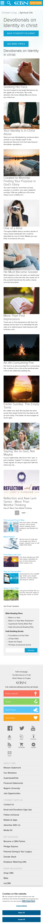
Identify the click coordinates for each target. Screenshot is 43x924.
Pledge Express (11, 846)
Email (9, 756)
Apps (21, 739)
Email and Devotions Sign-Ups (18, 810)
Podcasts (33, 739)
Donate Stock (10, 857)
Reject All (21, 912)
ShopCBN (21, 747)
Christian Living (9, 12)
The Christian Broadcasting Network (21, 687)
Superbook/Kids (11, 778)
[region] (21, 905)
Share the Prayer (15, 642)
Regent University (12, 788)
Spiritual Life (26, 12)
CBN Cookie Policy (28, 901)
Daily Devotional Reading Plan (21, 627)
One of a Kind (13, 228)
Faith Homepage (21, 672)
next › (24, 513)
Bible (9, 739)
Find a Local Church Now (14, 520)
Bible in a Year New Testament (21, 621)
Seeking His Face (15, 87)
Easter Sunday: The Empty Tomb (21, 405)
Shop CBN (8, 873)
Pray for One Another (12, 571)
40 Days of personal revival (19, 645)
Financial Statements (13, 783)
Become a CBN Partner (14, 841)
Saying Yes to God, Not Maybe (19, 452)
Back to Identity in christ (21, 33)
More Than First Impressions (14, 317)
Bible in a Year (14, 618)
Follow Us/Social (11, 815)
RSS (9, 747)
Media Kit (8, 830)
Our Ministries (10, 773)
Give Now (35, 3)
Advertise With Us (12, 825)
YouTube (33, 728)
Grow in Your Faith (11, 588)
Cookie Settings (21, 906)
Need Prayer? (9, 537)
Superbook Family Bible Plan (20, 624)
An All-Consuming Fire (19, 362)
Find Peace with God (12, 555)
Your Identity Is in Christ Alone (19, 132)
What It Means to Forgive (21, 678)
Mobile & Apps (10, 820)
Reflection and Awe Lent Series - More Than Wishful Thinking (20, 502)
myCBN (33, 747)
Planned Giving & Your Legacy (18, 852)
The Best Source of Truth (21, 675)
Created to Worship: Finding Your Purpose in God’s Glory (20, 181)
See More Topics (16, 44)
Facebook (9, 728)
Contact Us (9, 805)
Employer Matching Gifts (15, 862)
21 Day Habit (13, 639)
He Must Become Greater (21, 272)
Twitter (21, 728)
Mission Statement (12, 768)
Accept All (21, 919)
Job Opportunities (12, 793)
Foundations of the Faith (18, 635)
